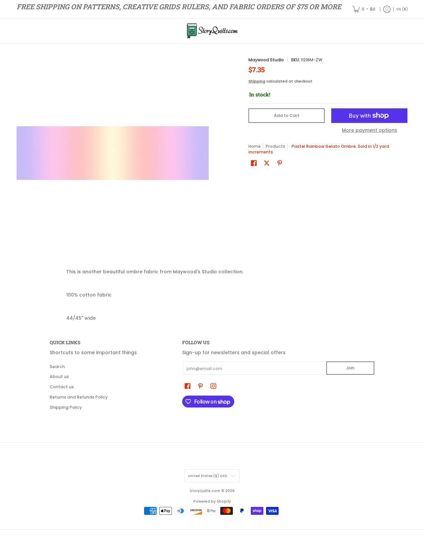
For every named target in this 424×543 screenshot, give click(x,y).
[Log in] (387, 9)
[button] (253, 162)
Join (350, 368)
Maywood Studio (266, 60)
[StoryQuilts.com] (212, 31)
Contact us (62, 387)
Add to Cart (286, 115)
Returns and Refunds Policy (79, 397)
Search (57, 366)
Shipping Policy (66, 407)
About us (59, 376)
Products (275, 146)
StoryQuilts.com (205, 490)
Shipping (256, 81)
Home (254, 146)
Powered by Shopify (212, 501)
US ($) (402, 9)
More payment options (369, 131)
